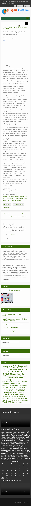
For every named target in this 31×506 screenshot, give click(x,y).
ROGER (13, 235)
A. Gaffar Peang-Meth (19, 366)
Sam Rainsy (9, 400)
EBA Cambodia (22, 381)
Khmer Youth (14, 389)
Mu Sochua (15, 391)
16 (19, 470)
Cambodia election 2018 (13, 375)
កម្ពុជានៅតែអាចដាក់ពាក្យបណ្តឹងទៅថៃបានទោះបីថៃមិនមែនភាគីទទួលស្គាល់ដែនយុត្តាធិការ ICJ (14, 319)
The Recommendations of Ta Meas (18, 217)
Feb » (6, 477)
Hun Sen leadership (21, 387)
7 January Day (6, 366)
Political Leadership (11, 394)
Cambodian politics (18, 204)
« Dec (2, 477)
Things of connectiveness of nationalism (14, 214)
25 (27, 473)
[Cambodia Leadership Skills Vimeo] (27, 6)
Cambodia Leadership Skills (13, 376)
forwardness (6, 207)
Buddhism (14, 368)
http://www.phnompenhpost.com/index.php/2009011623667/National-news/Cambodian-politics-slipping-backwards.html (15, 198)
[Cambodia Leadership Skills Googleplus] (22, 6)
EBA (16, 381)
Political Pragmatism (22, 398)
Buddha (9, 368)
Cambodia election (12, 372)
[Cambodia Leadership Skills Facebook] (25, 6)
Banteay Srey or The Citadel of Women (12, 324)
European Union (11, 385)
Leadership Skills (7, 391)
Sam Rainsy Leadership (21, 400)
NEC (19, 391)
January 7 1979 (6, 389)
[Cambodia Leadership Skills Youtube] (20, 6)
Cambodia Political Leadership (12, 378)
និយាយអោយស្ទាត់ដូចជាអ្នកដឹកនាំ (9, 331)
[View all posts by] (19, 26)
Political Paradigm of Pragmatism (14, 397)
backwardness (6, 204)
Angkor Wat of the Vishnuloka (10, 327)
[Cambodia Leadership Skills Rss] (15, 6)
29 (15, 475)
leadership (21, 389)
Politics (19, 27)
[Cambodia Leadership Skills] (15, 11)
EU (16, 383)
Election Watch (8, 383)
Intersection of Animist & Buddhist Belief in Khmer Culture (15, 314)
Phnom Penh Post (19, 392)
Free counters (4, 304)
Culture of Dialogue (10, 381)
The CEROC (7, 402)
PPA (3, 400)
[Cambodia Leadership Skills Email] (18, 6)
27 (7, 475)
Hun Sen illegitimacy (9, 387)
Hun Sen (25, 385)
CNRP (22, 380)
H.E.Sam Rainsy (19, 385)
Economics (5, 27)
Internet (15, 27)
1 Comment (6, 28)
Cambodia (19, 368)
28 (11, 475)
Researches (24, 27)
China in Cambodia (16, 380)
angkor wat (4, 368)
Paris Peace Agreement (13, 391)
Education (10, 27)
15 (15, 470)
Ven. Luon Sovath (17, 402)
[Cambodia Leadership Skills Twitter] (29, 6)
